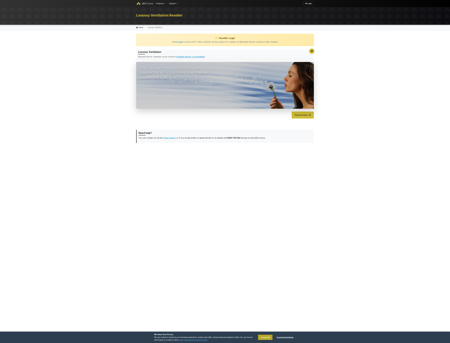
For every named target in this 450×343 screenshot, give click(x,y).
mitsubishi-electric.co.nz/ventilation (190, 57)
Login (309, 3)
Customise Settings (285, 337)
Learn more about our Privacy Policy (193, 340)
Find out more (301, 115)
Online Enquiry (169, 138)
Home (141, 27)
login (180, 42)
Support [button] (172, 3)
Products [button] (160, 3)
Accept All (265, 337)
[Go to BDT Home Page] (145, 3)
